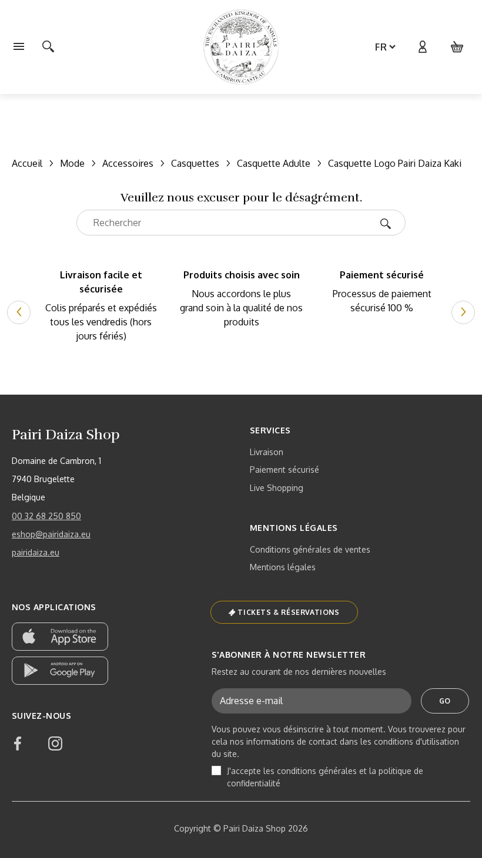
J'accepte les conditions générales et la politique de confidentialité (325, 777)
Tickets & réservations (288, 612)
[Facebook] (18, 743)
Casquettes (195, 163)
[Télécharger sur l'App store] (60, 637)
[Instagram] (55, 743)
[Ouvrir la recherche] (48, 47)
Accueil (27, 163)
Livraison (266, 452)
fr (381, 47)
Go (445, 701)
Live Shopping (276, 488)
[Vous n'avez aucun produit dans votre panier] (457, 47)
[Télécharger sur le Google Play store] (60, 671)
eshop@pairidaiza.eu (51, 534)
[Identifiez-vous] (422, 47)
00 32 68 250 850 (46, 516)
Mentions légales (283, 567)
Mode (72, 163)
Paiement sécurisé (284, 470)
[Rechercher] (389, 222)
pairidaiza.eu (35, 552)
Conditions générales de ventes (310, 549)
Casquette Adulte (273, 163)
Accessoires (127, 163)
